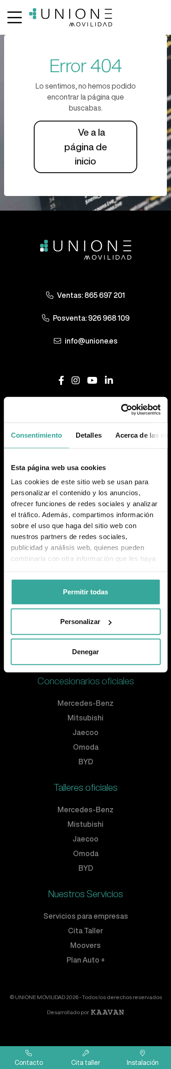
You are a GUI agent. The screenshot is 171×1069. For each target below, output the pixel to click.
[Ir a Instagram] (76, 380)
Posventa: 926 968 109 (91, 318)
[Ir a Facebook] (61, 380)
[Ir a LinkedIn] (109, 380)
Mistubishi (85, 824)
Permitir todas (85, 591)
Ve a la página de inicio (85, 146)
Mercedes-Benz (85, 703)
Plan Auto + (86, 959)
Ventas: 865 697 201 (91, 295)
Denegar (85, 651)
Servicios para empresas (85, 916)
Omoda (85, 747)
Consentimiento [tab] (36, 435)
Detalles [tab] (88, 435)
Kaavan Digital (107, 1012)
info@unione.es (91, 340)
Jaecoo (85, 732)
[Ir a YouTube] (92, 380)
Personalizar (80, 621)
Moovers (85, 945)
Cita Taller (85, 930)
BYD (85, 761)
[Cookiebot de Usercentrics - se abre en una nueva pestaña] (122, 410)
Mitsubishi (85, 717)
